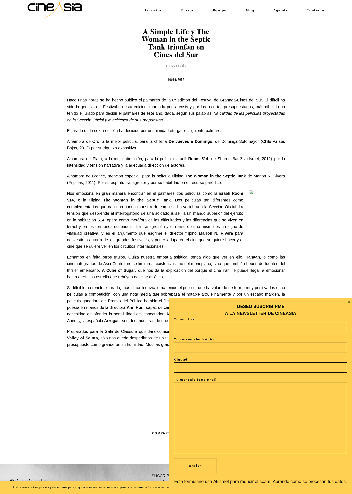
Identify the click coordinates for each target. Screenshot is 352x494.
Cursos (187, 10)
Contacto (315, 10)
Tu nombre (184, 319)
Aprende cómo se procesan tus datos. (310, 481)
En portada (176, 65)
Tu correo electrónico (195, 339)
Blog (250, 10)
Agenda (280, 10)
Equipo (220, 10)
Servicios (153, 10)
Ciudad (181, 359)
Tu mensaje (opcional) (195, 379)
